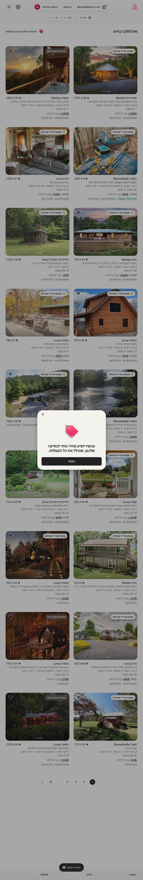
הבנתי (71, 461)
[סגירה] (43, 414)
